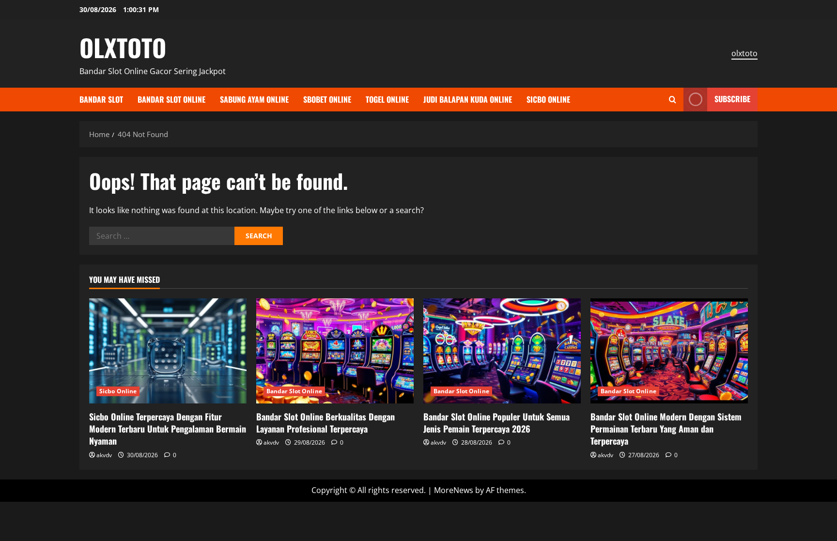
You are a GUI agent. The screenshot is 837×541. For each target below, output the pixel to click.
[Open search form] (672, 99)
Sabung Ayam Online (254, 99)
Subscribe (732, 99)
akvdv (104, 455)
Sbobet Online (327, 99)
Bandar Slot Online (171, 99)
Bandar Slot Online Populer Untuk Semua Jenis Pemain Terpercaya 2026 (496, 422)
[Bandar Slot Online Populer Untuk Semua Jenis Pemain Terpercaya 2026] (502, 350)
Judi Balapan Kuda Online (467, 99)
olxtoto (744, 53)
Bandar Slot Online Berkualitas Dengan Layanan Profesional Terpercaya (325, 422)
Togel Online (387, 99)
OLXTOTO (122, 47)
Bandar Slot (101, 99)
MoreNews (453, 490)
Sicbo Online (548, 99)
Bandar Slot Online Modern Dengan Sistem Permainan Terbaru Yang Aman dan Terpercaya (666, 428)
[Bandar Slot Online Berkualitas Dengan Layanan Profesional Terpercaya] (335, 350)
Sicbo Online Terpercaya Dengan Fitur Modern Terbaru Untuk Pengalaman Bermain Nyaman (167, 428)
